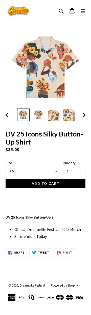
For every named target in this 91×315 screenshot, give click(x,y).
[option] (23, 114)
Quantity (69, 163)
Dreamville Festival (32, 285)
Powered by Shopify (64, 285)
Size (9, 163)
